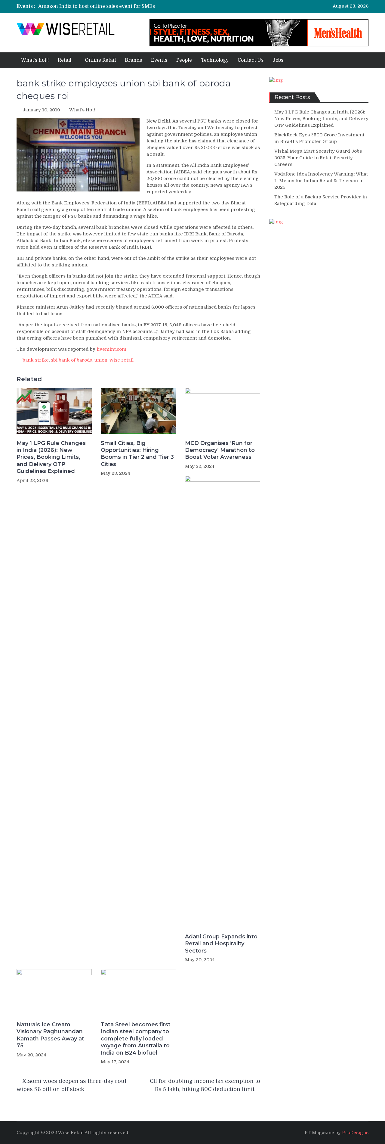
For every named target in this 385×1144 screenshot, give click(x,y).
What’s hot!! (35, 60)
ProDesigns (355, 1132)
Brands (133, 60)
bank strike (36, 360)
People (184, 60)
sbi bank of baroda (71, 360)
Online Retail (100, 60)
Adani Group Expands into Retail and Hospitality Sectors (221, 943)
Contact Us (250, 60)
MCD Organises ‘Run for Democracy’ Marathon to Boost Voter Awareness (220, 450)
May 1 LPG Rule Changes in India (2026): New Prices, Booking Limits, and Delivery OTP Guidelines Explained (51, 457)
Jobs (278, 60)
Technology (215, 60)
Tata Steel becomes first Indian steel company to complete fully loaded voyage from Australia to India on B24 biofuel (136, 1038)
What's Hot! (82, 110)
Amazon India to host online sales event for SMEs (96, 6)
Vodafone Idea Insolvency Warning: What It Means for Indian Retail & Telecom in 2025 (321, 180)
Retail (64, 60)
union (100, 360)
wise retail (121, 360)
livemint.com (111, 349)
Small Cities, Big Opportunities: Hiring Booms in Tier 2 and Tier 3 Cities (137, 454)
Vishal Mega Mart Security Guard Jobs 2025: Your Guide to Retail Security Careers (318, 157)
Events (159, 60)
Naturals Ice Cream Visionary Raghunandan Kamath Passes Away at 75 (50, 1035)
